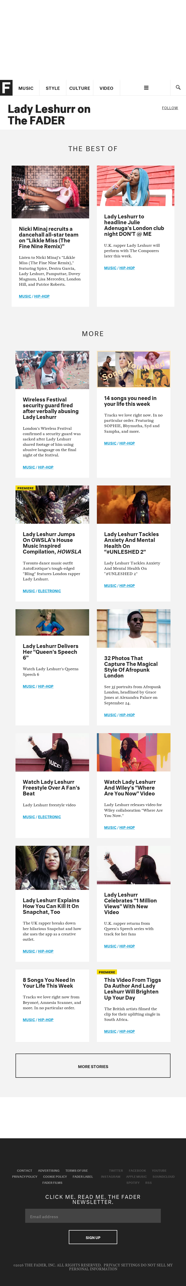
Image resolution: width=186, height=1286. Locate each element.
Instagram (110, 1176)
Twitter (116, 1170)
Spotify (133, 1182)
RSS (148, 1182)
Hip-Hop (42, 296)
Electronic (49, 590)
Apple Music (136, 1176)
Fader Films (52, 1182)
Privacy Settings (122, 1265)
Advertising (49, 1170)
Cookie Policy (55, 1176)
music (25, 296)
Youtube (159, 1170)
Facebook (137, 1170)
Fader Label (83, 1176)
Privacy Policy (24, 1176)
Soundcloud (164, 1176)
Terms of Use (76, 1170)
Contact (24, 1170)
